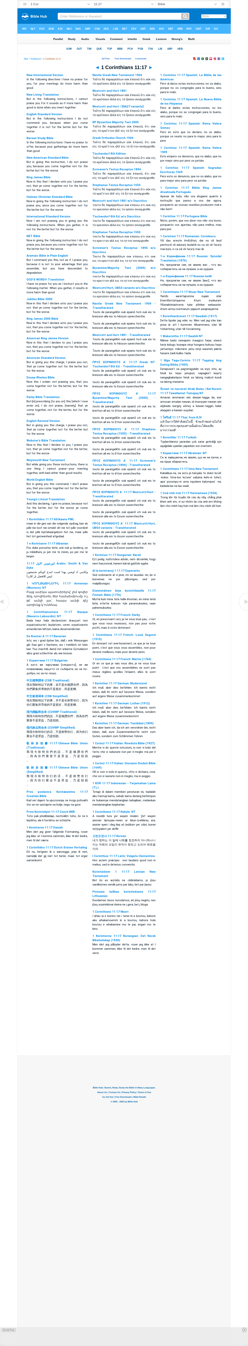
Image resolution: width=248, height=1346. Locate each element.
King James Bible (39, 177)
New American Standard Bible (48, 157)
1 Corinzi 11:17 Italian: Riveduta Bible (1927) (123, 743)
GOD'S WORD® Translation (45, 279)
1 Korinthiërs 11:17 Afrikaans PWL (50, 519)
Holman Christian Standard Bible (50, 197)
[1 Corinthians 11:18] (243, 610)
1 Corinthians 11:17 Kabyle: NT (114, 812)
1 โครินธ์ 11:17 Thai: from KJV (181, 417)
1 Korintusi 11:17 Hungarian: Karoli (116, 555)
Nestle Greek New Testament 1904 (117, 75)
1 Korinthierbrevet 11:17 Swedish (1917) (188, 316)
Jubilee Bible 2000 (39, 299)
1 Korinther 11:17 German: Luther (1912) (121, 703)
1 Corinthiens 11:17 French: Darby (116, 615)
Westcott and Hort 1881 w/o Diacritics (119, 201)
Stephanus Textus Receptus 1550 (116, 185)
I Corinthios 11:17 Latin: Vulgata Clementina (123, 856)
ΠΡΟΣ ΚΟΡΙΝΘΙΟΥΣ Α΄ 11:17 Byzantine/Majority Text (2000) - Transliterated (124, 398)
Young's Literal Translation (46, 499)
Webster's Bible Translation (46, 440)
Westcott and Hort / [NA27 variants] (118, 106)
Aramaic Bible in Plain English (47, 255)
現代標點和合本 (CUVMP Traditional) (52, 712)
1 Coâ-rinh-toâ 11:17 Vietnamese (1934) (188, 493)
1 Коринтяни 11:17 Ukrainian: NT (183, 453)
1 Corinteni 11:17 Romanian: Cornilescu (188, 236)
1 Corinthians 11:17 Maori (110, 911)
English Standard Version (44, 114)
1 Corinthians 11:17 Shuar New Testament (190, 292)
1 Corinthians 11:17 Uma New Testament (189, 469)
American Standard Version (46, 358)
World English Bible (40, 479)
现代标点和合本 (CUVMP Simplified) (51, 727)
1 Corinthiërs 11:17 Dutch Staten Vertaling (57, 847)
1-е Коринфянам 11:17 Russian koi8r (186, 276)
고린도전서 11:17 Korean (109, 836)
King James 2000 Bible (42, 318)
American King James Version (48, 338)
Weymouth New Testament (46, 460)
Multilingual (36, 59)
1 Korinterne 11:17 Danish (45, 827)
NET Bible (33, 236)
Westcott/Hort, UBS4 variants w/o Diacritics (123, 288)
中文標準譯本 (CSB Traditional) (48, 680)
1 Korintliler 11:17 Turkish (178, 437)
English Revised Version (43, 421)
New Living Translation (43, 94)
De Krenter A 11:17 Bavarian (46, 636)
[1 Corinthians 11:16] (5, 610)
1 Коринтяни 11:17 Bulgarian (47, 660)
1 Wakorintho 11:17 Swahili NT (181, 336)
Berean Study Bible (40, 138)
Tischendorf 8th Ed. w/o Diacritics (116, 216)
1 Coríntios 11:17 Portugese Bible (183, 216)
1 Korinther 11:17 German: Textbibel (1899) (123, 723)
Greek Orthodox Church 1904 (112, 138)
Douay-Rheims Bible (41, 377)
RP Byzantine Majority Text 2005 (115, 122)
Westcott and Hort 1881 (109, 91)
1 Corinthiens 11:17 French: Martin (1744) (121, 659)
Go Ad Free (9, 1330)
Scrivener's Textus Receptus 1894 (116, 169)
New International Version (45, 75)
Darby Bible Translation (43, 397)
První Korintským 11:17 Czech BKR (51, 812)
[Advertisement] (124, 1031)
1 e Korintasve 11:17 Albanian (47, 543)
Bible (26, 59)
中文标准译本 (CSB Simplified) (47, 696)
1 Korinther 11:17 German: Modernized (119, 683)
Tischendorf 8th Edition (109, 153)
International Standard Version (48, 216)
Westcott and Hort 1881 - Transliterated (121, 335)
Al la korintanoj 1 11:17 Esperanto (116, 570)
